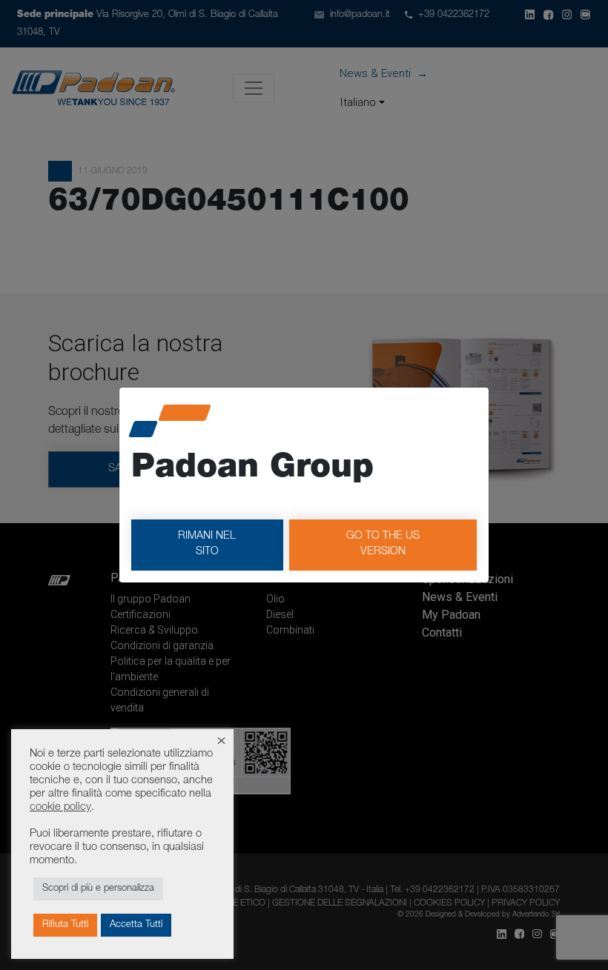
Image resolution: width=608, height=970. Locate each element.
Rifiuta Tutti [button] (65, 925)
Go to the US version (383, 544)
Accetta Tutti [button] (136, 925)
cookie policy (60, 808)
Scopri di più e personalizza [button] (98, 889)
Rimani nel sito (207, 544)
